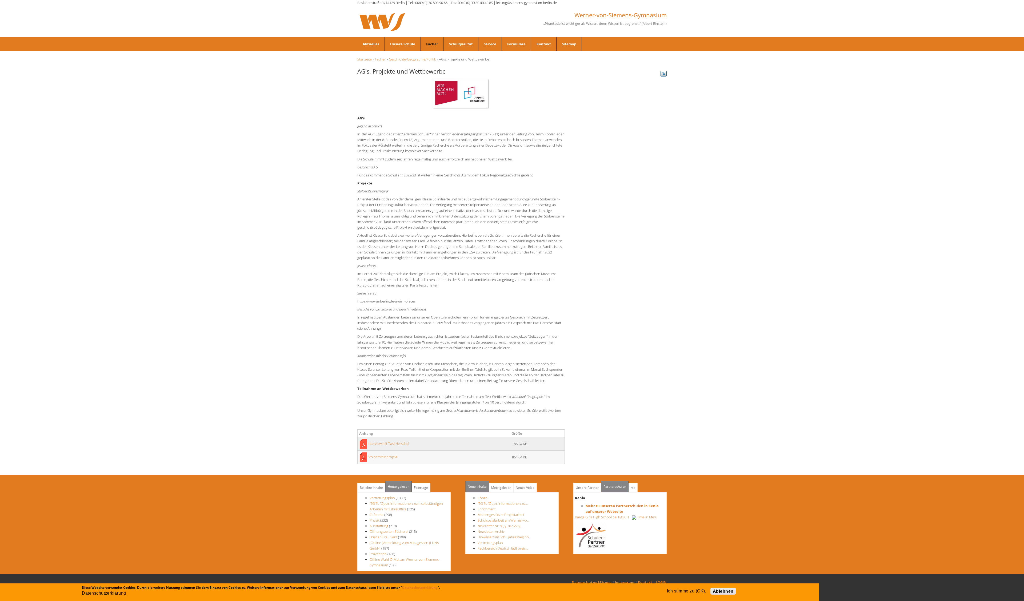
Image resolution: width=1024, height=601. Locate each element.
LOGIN (661, 582)
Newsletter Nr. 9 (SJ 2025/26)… (500, 525)
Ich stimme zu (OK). (686, 591)
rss (633, 487)
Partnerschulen (616, 486)
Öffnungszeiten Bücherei (389, 531)
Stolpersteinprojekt (382, 456)
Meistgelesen (501, 487)
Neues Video (525, 487)
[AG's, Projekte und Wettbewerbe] (461, 93)
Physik (374, 520)
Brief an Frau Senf (384, 537)
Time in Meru (646, 517)
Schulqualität (461, 44)
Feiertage (421, 487)
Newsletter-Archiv (491, 531)
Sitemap (569, 44)
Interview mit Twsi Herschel (388, 443)
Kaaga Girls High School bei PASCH (603, 517)
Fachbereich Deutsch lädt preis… (503, 548)
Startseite (364, 59)
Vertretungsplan (382, 497)
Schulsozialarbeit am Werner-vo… (503, 520)
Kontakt (544, 44)
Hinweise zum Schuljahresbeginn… (504, 537)
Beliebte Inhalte (371, 487)
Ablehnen (723, 591)
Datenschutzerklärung (591, 582)
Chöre (482, 497)
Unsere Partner (587, 487)
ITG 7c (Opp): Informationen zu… (503, 503)
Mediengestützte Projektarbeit (501, 514)
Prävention (378, 553)
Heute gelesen (398, 486)
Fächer (432, 44)
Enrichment (486, 509)
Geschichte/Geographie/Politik (412, 59)
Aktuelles (371, 44)
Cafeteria (376, 514)
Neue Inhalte (477, 486)
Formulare (516, 44)
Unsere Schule (402, 44)
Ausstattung (379, 525)
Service (490, 44)
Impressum (624, 582)
